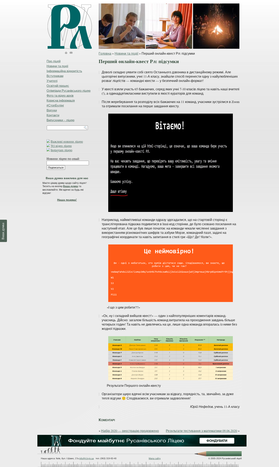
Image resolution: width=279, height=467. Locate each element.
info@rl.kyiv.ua (86, 458)
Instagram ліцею (61, 150)
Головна (105, 53)
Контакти (53, 115)
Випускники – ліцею (60, 120)
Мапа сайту (155, 458)
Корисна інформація (61, 100)
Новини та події (126, 53)
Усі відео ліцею (61, 146)
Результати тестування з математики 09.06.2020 (201, 431)
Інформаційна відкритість (64, 71)
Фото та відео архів (60, 95)
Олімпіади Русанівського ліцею (68, 90)
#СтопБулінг (55, 105)
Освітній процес (58, 86)
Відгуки (52, 110)
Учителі (52, 81)
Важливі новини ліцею (67, 141)
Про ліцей (53, 61)
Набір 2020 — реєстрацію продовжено (130, 431)
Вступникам (55, 76)
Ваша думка (70, 186)
